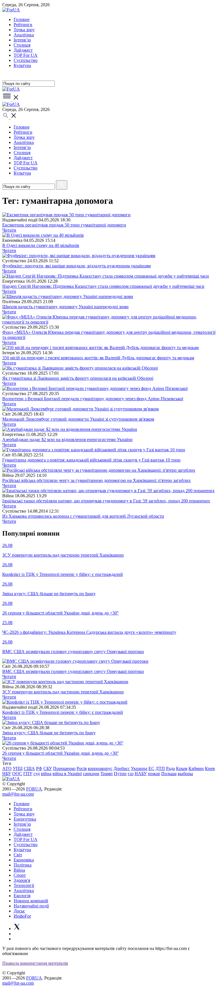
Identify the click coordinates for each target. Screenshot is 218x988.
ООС (17, 773)
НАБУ (141, 773)
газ (130, 773)
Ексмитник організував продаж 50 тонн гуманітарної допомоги (64, 225)
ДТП (160, 768)
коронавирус (100, 768)
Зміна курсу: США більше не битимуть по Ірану (49, 732)
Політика (23, 865)
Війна (19, 870)
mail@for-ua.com (18, 794)
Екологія (22, 895)
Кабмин (196, 768)
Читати (9, 230)
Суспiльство (25, 60)
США (29, 768)
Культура (22, 65)
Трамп (106, 773)
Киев (210, 768)
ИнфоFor (22, 916)
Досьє (19, 911)
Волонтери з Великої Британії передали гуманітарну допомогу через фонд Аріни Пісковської (92, 398)
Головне (22, 19)
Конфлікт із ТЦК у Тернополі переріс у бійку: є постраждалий (62, 712)
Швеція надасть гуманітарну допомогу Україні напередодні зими (65, 306)
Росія (82, 768)
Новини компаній (31, 900)
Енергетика (25, 819)
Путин (120, 773)
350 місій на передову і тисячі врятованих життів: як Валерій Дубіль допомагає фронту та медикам (98, 357)
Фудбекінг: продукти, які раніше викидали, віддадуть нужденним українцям (76, 265)
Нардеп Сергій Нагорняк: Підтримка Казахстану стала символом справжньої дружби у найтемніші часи (103, 286)
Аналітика (24, 34)
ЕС (151, 768)
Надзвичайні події (31, 905)
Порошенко (64, 768)
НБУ (6, 773)
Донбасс (122, 768)
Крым (181, 768)
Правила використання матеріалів (35, 963)
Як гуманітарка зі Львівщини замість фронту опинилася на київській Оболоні (77, 378)
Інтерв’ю (22, 39)
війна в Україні (67, 773)
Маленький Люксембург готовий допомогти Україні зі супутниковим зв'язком (78, 419)
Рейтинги (23, 24)
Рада (170, 768)
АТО (7, 768)
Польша (169, 773)
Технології (24, 885)
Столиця (22, 45)
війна (46, 773)
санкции (91, 773)
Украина (139, 768)
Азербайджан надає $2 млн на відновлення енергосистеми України (67, 439)
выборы (185, 773)
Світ (18, 854)
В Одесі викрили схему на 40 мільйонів (40, 245)
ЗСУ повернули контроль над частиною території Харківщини (63, 691)
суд (36, 773)
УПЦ (18, 768)
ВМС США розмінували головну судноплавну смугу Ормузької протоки (73, 671)
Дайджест (23, 50)
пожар (154, 773)
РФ (39, 768)
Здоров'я (22, 880)
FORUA (34, 788)
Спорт (20, 875)
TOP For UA (25, 55)
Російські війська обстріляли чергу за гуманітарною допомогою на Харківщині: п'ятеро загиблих (96, 480)
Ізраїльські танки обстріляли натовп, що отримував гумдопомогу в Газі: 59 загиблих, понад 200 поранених (106, 500)
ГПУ (27, 773)
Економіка (24, 859)
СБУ (47, 768)
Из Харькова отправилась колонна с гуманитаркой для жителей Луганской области (83, 516)
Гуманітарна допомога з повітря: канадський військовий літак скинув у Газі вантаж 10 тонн (91, 460)
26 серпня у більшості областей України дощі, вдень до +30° (60, 753)
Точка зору (24, 29)
